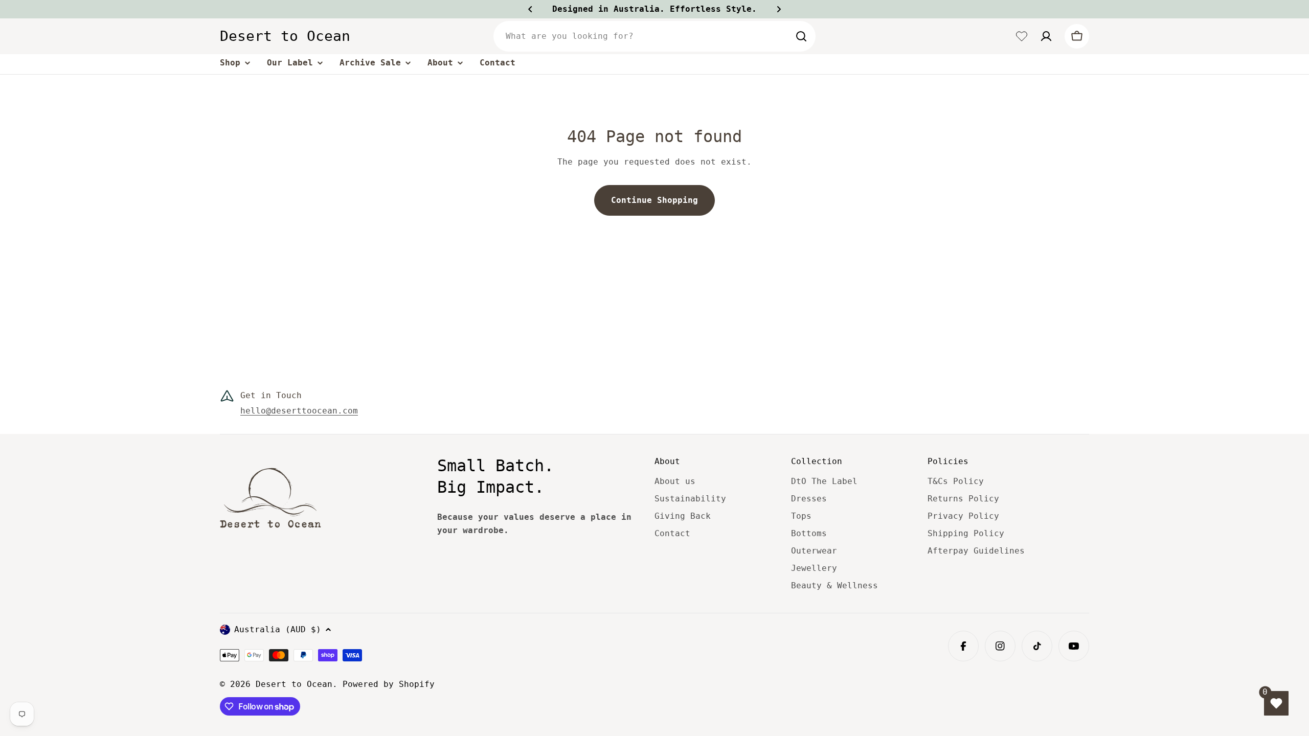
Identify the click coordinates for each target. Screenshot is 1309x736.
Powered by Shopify (389, 684)
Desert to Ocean (285, 36)
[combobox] (654, 36)
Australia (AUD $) (277, 629)
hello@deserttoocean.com (299, 411)
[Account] (1046, 36)
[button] (530, 9)
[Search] (801, 36)
